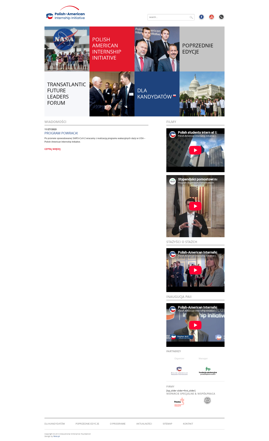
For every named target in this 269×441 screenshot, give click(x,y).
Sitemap (167, 424)
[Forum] (221, 17)
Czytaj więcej (52, 149)
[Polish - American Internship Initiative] (93, 12)
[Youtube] (212, 17)
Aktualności (144, 424)
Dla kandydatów (54, 424)
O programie (118, 424)
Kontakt (188, 424)
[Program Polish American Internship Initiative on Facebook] (202, 17)
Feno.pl (56, 436)
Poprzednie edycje (87, 424)
